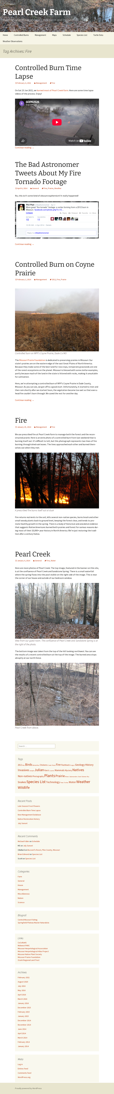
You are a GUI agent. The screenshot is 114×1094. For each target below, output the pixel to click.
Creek (50, 765)
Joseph (32, 771)
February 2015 (24, 1012)
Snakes (22, 782)
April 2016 (22, 994)
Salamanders (74, 776)
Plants (49, 775)
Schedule (67, 35)
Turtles (66, 782)
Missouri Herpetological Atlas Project (33, 951)
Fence (53, 765)
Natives (78, 769)
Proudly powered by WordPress (28, 1088)
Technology (53, 782)
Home (5, 35)
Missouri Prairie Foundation (32, 360)
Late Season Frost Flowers (29, 806)
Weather (57, 188)
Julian (39, 769)
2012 (54, 279)
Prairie (50, 188)
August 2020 (23, 981)
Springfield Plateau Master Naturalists (33, 922)
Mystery (68, 770)
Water (53, 560)
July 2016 (21, 986)
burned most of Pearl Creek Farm (52, 90)
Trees (62, 782)
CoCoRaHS (22, 942)
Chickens (44, 765)
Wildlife (24, 787)
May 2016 (21, 990)
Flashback (65, 765)
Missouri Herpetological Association (33, 948)
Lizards (51, 771)
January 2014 (23, 1046)
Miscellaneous (24, 894)
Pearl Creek (32, 554)
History (89, 764)
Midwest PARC (24, 945)
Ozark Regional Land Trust (28, 960)
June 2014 (22, 1029)
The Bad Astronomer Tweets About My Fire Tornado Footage (48, 173)
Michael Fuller (23, 841)
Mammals (60, 770)
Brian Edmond (23, 854)
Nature (20, 898)
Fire (53, 83)
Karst (46, 770)
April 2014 (22, 1033)
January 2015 (23, 1016)
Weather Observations (12, 41)
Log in (20, 1064)
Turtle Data (98, 35)
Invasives (23, 770)
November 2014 (24, 1025)
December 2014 (24, 1020)
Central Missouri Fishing (27, 919)
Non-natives (25, 776)
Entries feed (23, 1068)
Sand (79, 776)
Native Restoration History (29, 819)
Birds (28, 764)
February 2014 (24, 1042)
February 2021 (24, 977)
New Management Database (29, 814)
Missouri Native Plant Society (30, 954)
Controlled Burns (21, 35)
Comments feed (24, 1073)
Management (40, 35)
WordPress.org (24, 1077)
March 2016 (22, 999)
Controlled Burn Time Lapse (29, 810)
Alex (23, 765)
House (20, 885)
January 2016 (23, 1003)
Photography (38, 776)
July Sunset (22, 823)
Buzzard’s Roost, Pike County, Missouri (44, 850)
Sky (88, 776)
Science (84, 776)
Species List (82, 35)
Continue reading (24, 147)
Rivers (67, 776)
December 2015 (24, 1007)
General (35, 188)
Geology (80, 764)
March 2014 (22, 1037)
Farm (20, 876)
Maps (54, 35)
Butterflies (36, 765)
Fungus (72, 765)
